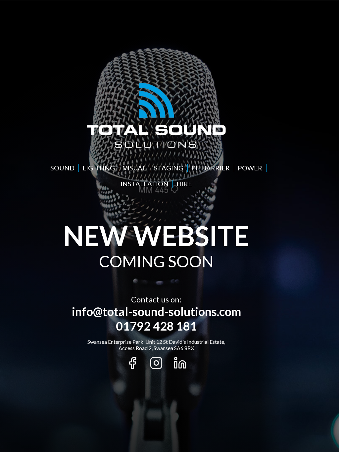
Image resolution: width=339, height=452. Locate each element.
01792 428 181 (156, 326)
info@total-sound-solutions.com (156, 311)
